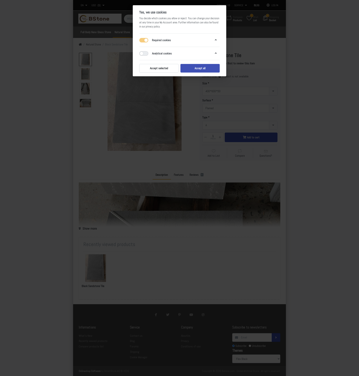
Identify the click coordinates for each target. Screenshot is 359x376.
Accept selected (159, 68)
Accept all (200, 68)
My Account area (168, 22)
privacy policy (153, 26)
